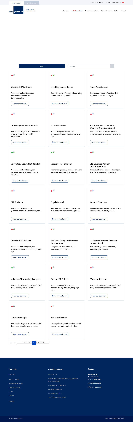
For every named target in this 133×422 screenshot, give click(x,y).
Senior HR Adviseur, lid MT (57, 397)
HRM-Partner (16, 3)
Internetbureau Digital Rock (114, 418)
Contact (123, 11)
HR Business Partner (55, 393)
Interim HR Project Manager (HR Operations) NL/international (63, 380)
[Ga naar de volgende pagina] (46, 342)
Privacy (11, 401)
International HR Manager (57, 385)
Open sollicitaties (106, 11)
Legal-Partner (31, 3)
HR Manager (52, 374)
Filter (41, 66)
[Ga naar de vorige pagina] (20, 342)
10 (43, 342)
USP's (116, 11)
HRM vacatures (78, 11)
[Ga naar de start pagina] (18, 342)
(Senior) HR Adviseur (55, 389)
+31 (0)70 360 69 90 (96, 2)
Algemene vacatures (92, 11)
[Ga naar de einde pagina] (48, 342)
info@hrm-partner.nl (113, 2)
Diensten (66, 11)
